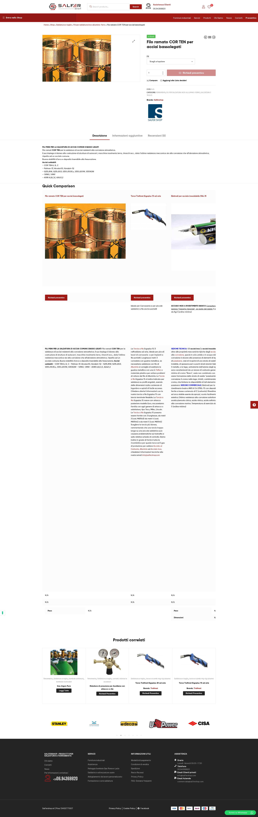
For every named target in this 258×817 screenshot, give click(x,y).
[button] (254, 404)
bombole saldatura (76, 679)
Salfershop (158, 100)
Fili (148, 56)
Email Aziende (184, 778)
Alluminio (135, 367)
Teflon (158, 370)
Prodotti (207, 18)
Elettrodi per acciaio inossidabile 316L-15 (188, 196)
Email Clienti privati (186, 772)
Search (136, 7)
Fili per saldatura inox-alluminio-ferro (89, 25)
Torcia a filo (139, 348)
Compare (153, 80)
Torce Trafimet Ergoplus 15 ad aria (146, 196)
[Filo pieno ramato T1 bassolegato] (214, 37)
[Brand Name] (59, 723)
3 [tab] (125, 735)
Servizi (197, 18)
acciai (213, 352)
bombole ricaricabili (64, 682)
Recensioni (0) (157, 135)
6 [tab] (137, 735)
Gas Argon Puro (64, 686)
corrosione (179, 355)
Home (46, 25)
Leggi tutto (64, 690)
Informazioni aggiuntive (127, 135)
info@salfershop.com (151, 455)
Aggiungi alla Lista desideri (175, 80)
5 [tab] (133, 735)
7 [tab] (141, 735)
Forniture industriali (182, 18)
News (229, 18)
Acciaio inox (156, 449)
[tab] (100, 136)
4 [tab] (129, 735)
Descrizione (99, 135)
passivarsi (177, 361)
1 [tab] (117, 735)
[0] (209, 6)
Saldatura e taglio (64, 25)
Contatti (238, 18)
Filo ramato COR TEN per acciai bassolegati (64, 196)
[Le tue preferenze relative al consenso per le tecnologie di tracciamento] (2, 612)
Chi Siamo (218, 18)
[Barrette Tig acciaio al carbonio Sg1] (206, 37)
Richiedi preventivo (193, 72)
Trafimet (154, 688)
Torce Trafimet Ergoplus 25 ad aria (150, 683)
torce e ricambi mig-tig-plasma (158, 679)
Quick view (70, 663)
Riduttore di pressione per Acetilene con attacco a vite (107, 687)
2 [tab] (121, 735)
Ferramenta (161, 92)
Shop (52, 25)
